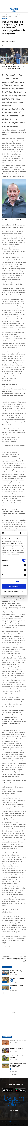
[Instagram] (16, 1115)
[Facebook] (6, 1115)
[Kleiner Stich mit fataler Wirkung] (5, 1042)
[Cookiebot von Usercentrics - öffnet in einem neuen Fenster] (19, 533)
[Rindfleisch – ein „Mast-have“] (5, 980)
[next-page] (5, 993)
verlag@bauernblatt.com (12, 1121)
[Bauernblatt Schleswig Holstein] (14, 10)
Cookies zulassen (14, 586)
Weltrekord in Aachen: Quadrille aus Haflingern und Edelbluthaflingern (18, 1065)
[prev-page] (3, 993)
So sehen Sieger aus (7, 958)
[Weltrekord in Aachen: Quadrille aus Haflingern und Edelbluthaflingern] (5, 1065)
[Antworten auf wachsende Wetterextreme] (5, 1050)
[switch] (24, 565)
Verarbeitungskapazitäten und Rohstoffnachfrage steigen (19, 960)
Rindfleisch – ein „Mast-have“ (17, 978)
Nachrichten (7, 15)
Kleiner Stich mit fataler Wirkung (18, 1040)
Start (3, 15)
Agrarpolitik (13, 15)
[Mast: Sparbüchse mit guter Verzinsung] (5, 972)
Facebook (11, 1115)
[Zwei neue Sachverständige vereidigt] (5, 1058)
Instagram (21, 1115)
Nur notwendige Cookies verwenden (14, 591)
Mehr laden (13, 1074)
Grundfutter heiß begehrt (16, 985)
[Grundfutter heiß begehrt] (5, 987)
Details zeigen (19, 581)
